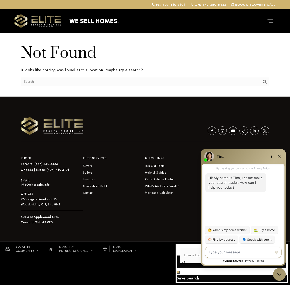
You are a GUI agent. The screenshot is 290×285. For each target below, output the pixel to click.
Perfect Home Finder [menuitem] (159, 179)
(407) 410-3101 (58, 170)
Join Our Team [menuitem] (155, 166)
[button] (22, 249)
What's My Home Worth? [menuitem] (162, 186)
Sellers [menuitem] (88, 172)
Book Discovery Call (255, 5)
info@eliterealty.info (35, 185)
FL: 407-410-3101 (170, 5)
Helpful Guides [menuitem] (155, 172)
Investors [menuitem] (89, 179)
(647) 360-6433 (46, 164)
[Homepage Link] (66, 20)
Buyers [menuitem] (87, 166)
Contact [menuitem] (88, 193)
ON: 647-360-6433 (209, 5)
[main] (145, 48)
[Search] (178, 272)
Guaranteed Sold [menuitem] (95, 186)
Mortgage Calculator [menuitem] (159, 193)
